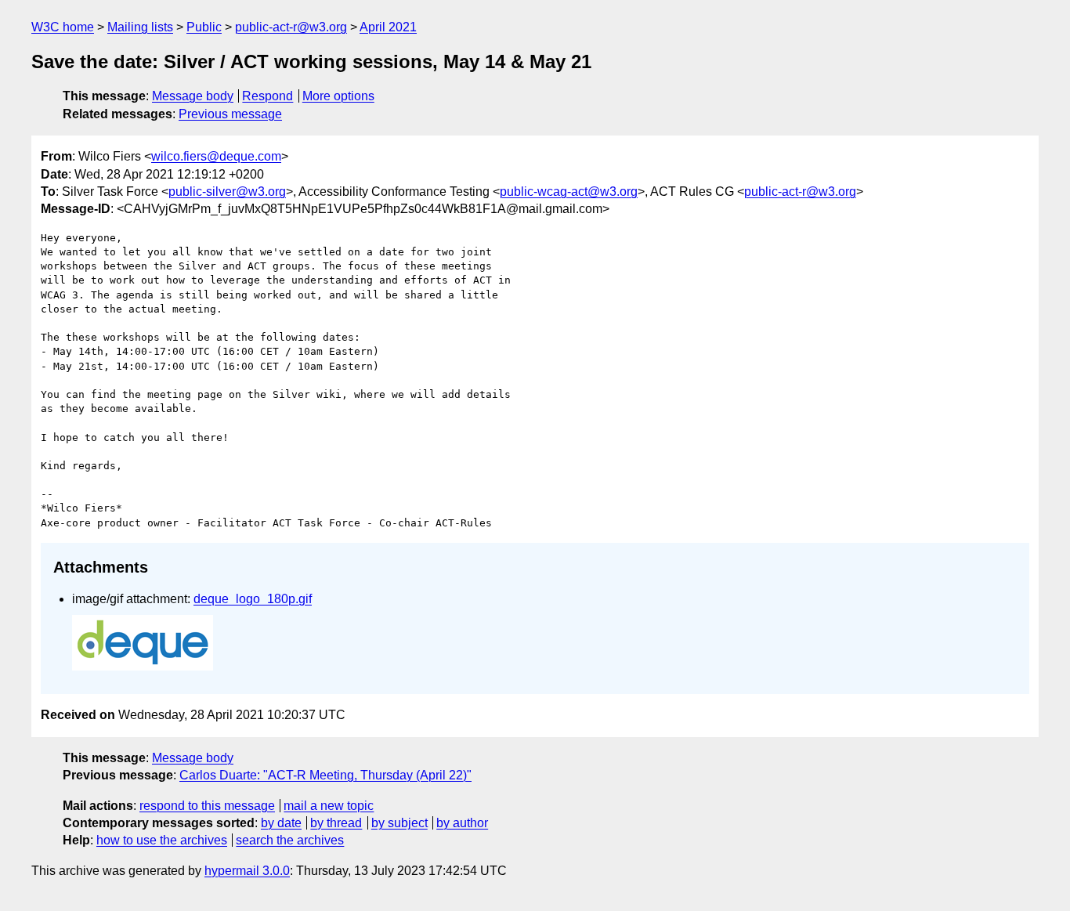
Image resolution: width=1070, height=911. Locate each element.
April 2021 (388, 27)
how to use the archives (161, 840)
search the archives (290, 840)
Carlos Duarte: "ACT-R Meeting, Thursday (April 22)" (325, 775)
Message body (192, 96)
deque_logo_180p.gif (252, 599)
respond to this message (207, 805)
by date (281, 823)
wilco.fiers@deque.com (216, 156)
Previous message (230, 114)
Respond (267, 96)
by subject (399, 823)
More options (338, 96)
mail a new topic (329, 805)
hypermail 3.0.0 (247, 870)
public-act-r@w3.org (291, 27)
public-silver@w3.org (227, 191)
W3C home (62, 27)
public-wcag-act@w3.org (569, 191)
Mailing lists (140, 27)
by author (462, 823)
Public (204, 27)
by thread (336, 823)
